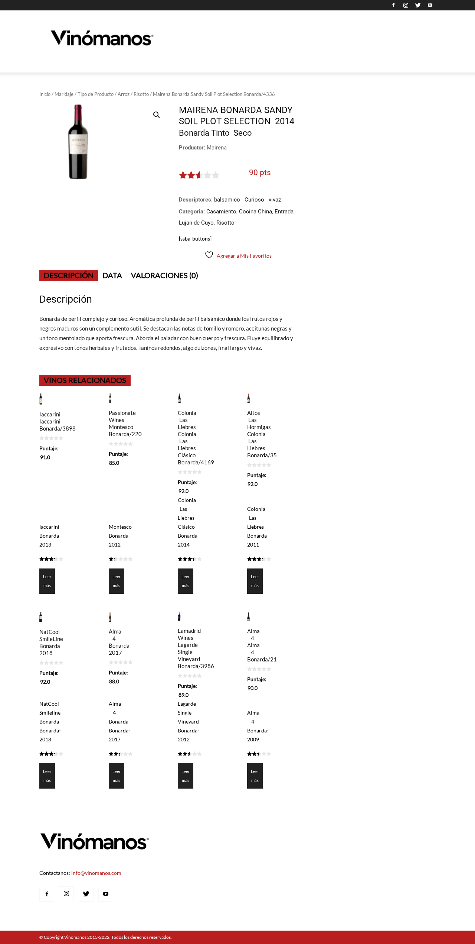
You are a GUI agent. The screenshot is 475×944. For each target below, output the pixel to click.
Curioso (254, 199)
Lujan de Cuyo (196, 222)
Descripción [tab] (69, 275)
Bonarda (194, 133)
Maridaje (64, 94)
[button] (156, 115)
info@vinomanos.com (96, 873)
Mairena (217, 147)
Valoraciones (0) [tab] (164, 275)
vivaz (275, 199)
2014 (284, 121)
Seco (242, 133)
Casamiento (221, 211)
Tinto (220, 133)
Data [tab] (112, 275)
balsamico (227, 199)
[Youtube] (430, 5)
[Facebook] (393, 5)
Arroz (124, 94)
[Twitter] (417, 5)
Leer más (47, 581)
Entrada (284, 211)
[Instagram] (405, 5)
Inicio (44, 94)
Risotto (141, 94)
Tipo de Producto (96, 94)
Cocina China (255, 211)
